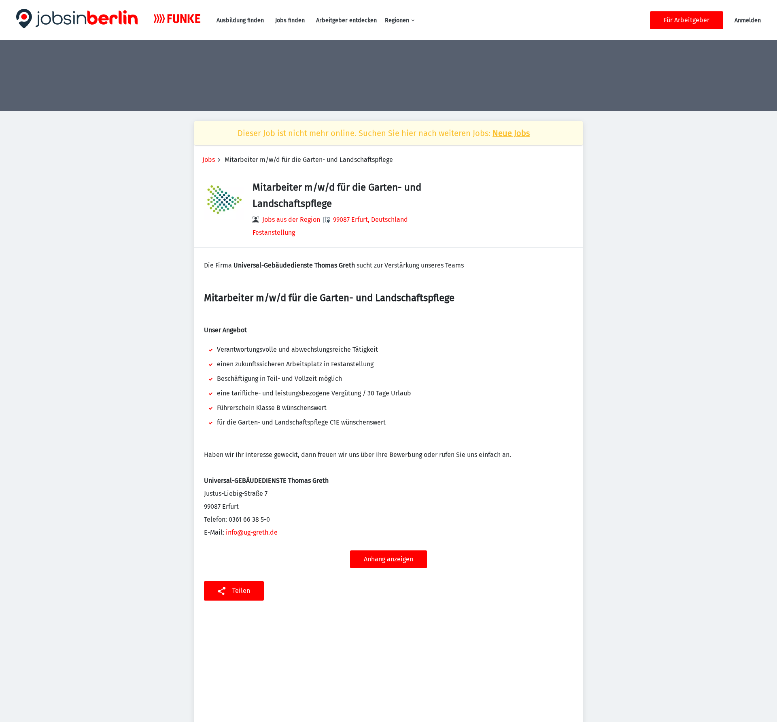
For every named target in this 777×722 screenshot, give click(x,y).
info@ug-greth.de (252, 532)
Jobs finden (290, 20)
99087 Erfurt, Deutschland (370, 219)
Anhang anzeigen (388, 559)
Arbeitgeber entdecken (346, 20)
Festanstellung (274, 232)
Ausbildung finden (240, 20)
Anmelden (748, 20)
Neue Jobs (511, 133)
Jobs (208, 160)
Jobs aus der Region (291, 219)
